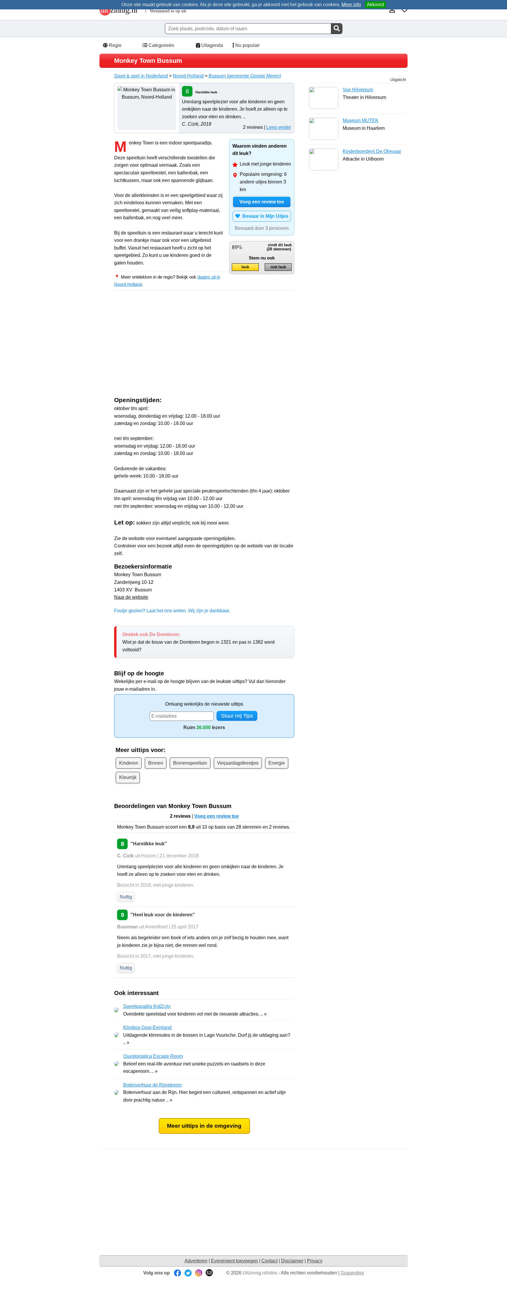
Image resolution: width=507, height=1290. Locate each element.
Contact (269, 1260)
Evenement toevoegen (234, 1260)
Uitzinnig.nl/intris (260, 1272)
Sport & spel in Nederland (141, 75)
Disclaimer (292, 1260)
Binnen (155, 762)
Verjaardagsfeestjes (237, 762)
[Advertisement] (163, 348)
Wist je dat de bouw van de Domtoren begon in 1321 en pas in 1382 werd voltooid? (198, 642)
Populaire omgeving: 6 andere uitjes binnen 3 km (263, 182)
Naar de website (131, 597)
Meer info (351, 4)
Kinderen (128, 762)
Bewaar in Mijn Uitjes (264, 216)
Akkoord (375, 4)
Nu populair (247, 45)
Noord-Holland (188, 75)
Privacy (314, 1260)
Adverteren (196, 1260)
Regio (114, 45)
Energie (276, 762)
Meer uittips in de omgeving (204, 1126)
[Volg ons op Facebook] (177, 1272)
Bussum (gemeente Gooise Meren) (245, 75)
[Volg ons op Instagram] (198, 1272)
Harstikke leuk (206, 92)
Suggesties (352, 1272)
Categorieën (160, 45)
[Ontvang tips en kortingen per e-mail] (209, 1272)
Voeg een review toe (261, 201)
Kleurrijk (127, 777)
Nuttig (126, 896)
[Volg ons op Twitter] (188, 1272)
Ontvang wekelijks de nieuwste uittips (204, 704)
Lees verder (278, 127)
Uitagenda (211, 45)
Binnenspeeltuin (190, 762)
